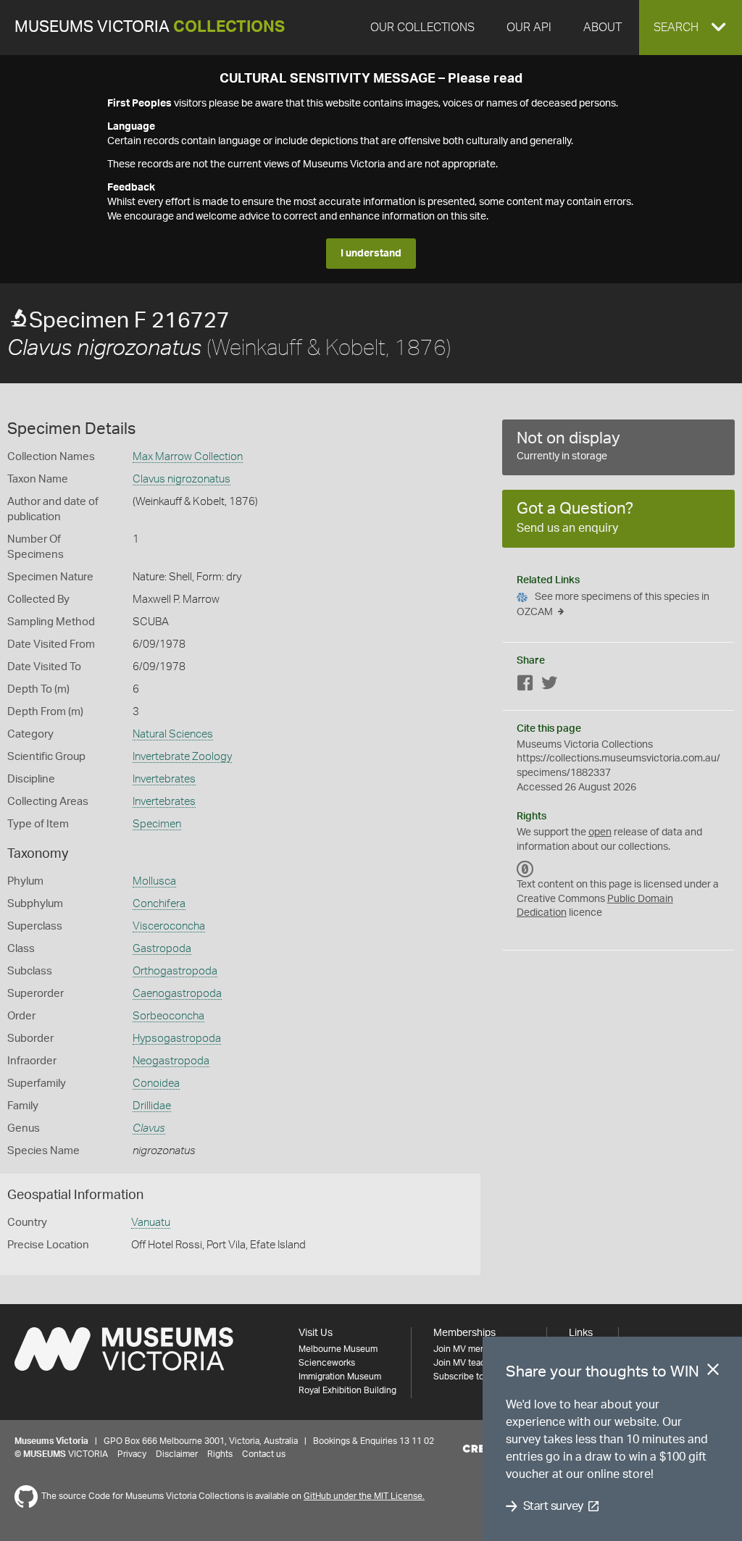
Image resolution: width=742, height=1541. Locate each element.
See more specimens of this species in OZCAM (613, 604)
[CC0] (525, 868)
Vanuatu (150, 1222)
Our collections (422, 27)
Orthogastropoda (175, 971)
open (600, 832)
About (602, 27)
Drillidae (152, 1106)
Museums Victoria (149, 27)
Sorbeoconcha (168, 1016)
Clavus (149, 1128)
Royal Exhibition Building (347, 1390)
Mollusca (154, 881)
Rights (220, 1454)
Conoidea (156, 1083)
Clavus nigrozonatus (181, 479)
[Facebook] (525, 686)
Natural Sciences (173, 734)
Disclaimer (177, 1454)
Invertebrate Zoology (182, 756)
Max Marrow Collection (188, 456)
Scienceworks (327, 1362)
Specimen (157, 824)
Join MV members (469, 1349)
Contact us (263, 1454)
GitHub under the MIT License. (364, 1496)
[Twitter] (549, 686)
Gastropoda (162, 948)
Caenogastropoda (177, 993)
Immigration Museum (340, 1376)
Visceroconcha (169, 926)
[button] (690, 27)
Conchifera (159, 903)
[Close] (713, 1372)
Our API (529, 27)
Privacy (131, 1454)
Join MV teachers (468, 1362)
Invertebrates (164, 779)
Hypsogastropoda (177, 1038)
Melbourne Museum (338, 1349)
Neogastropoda (171, 1061)
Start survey (553, 1506)
